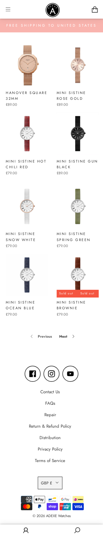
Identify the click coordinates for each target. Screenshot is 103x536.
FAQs (50, 403)
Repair (50, 415)
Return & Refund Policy (50, 426)
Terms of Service (50, 460)
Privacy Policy (50, 449)
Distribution (50, 438)
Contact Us (50, 392)
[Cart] (95, 9)
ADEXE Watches (58, 516)
